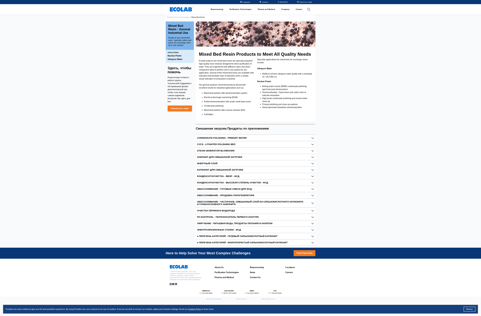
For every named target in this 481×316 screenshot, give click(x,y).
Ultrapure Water (175, 59)
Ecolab (170, 17)
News (252, 272)
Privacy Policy (241, 299)
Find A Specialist (304, 253)
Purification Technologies (227, 272)
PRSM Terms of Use (268, 299)
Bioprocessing (257, 267)
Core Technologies (182, 17)
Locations (265, 2)
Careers (299, 9)
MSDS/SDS (284, 2)
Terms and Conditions (214, 299)
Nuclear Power (175, 56)
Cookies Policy (194, 309)
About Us (219, 267)
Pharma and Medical (224, 277)
